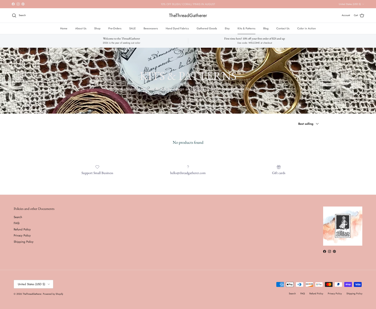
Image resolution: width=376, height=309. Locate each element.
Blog (265, 28)
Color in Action (306, 28)
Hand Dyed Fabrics (177, 28)
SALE (132, 28)
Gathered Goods (207, 28)
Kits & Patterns (246, 28)
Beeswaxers (151, 28)
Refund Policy (22, 229)
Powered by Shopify (53, 294)
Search (18, 217)
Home (63, 28)
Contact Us (282, 28)
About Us (80, 28)
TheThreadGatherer (32, 294)
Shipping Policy (23, 242)
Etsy (227, 28)
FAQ (16, 223)
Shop (97, 28)
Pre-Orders (114, 28)
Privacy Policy (22, 235)
